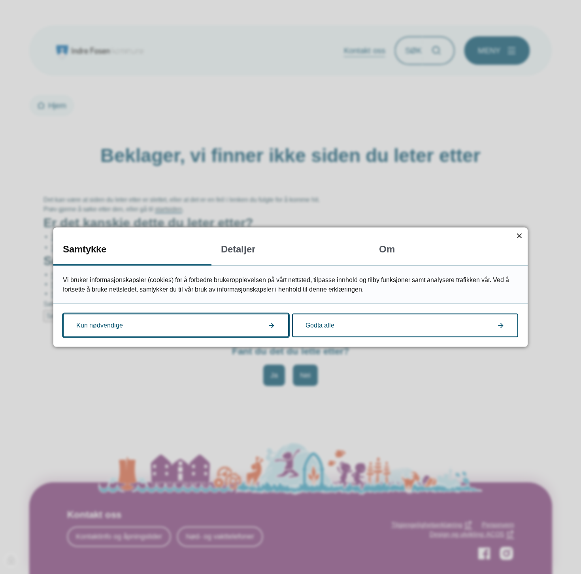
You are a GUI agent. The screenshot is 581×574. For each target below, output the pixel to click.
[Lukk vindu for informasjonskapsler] (519, 235)
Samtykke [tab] (84, 248)
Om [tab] (387, 248)
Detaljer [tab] (238, 248)
